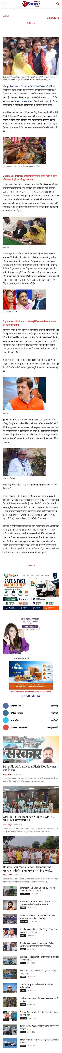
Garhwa (23, 1018)
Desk (7, 16)
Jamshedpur (24, 894)
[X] (29, 30)
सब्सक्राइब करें (52, 727)
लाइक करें (54, 705)
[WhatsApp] (42, 30)
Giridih (6, 812)
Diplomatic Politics (18, 86)
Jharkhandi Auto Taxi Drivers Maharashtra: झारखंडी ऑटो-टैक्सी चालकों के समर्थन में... (38, 903)
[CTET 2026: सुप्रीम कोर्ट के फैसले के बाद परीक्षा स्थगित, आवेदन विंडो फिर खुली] (10, 988)
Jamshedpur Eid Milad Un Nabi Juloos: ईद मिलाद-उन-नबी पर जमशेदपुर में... (37, 889)
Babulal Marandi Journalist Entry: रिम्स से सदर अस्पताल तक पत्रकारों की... (38, 930)
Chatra (22, 1004)
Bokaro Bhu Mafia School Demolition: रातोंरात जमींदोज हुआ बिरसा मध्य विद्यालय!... (28, 869)
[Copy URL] (49, 30)
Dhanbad (23, 921)
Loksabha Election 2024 (40, 86)
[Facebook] (22, 30)
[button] (58, 4)
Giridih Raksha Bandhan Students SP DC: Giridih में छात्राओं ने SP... (29, 819)
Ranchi (22, 907)
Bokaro (6, 862)
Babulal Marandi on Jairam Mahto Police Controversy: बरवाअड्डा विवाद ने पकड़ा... (37, 944)
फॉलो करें (54, 713)
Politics (31, 23)
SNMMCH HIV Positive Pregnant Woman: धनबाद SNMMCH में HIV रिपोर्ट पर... (37, 917)
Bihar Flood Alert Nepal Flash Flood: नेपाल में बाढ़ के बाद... (30, 768)
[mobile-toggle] (5, 4)
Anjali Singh (7, 774)
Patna (6, 762)
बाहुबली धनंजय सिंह (23, 101)
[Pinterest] (35, 30)
